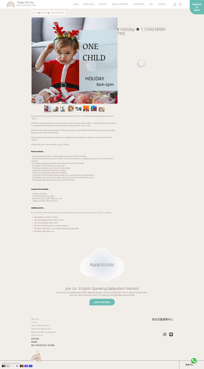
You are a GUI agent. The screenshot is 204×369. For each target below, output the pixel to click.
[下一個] (115, 69)
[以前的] (34, 69)
